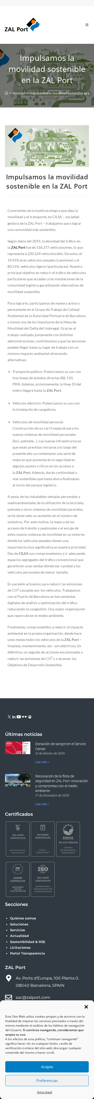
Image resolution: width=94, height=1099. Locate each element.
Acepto (47, 1066)
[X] (9, 716)
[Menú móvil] (86, 25)
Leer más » (42, 762)
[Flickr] (24, 716)
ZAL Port (18, 247)
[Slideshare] (30, 716)
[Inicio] (6, 93)
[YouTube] (19, 716)
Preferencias (47, 1080)
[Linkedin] (14, 716)
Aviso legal (44, 1092)
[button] (86, 1006)
